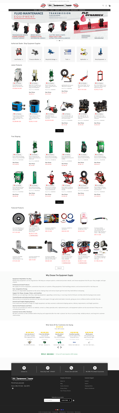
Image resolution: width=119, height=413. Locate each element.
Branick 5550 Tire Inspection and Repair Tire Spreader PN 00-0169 (67, 188)
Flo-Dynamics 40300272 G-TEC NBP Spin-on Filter (83, 229)
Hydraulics (83, 59)
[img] (59, 327)
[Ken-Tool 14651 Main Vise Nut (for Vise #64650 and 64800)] (89, 342)
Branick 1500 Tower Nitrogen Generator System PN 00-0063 (51, 157)
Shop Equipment (99, 59)
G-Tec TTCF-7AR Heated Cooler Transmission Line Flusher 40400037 (84, 258)
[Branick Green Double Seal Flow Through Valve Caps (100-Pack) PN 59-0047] (59, 342)
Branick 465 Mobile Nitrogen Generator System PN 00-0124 (84, 157)
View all (59, 130)
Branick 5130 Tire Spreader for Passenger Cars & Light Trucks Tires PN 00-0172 (50, 188)
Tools (66, 59)
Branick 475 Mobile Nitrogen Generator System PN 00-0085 (100, 157)
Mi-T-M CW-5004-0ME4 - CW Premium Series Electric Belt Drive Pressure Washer (67, 117)
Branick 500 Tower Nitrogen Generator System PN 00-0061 (35, 188)
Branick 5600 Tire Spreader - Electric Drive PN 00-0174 (83, 188)
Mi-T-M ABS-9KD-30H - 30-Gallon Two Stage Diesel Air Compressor (83, 117)
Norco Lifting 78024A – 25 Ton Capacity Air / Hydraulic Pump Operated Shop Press (100, 86)
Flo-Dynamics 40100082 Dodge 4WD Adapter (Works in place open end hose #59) (51, 258)
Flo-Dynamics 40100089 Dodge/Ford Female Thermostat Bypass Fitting (18, 258)
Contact (87, 381)
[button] (44, 10)
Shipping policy (62, 412)
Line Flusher (18, 59)
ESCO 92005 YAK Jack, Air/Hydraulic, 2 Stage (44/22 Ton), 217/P (51, 117)
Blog (61, 383)
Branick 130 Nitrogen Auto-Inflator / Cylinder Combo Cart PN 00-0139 (51, 86)
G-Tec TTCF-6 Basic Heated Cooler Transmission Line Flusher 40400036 (67, 258)
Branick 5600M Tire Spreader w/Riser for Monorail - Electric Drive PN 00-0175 (100, 188)
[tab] (56, 40)
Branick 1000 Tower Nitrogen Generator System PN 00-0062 (19, 157)
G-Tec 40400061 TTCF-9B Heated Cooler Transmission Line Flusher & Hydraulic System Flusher (34, 230)
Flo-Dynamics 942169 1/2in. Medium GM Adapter (34, 257)
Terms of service (70, 412)
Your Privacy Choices (65, 390)
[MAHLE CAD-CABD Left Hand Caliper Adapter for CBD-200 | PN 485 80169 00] (74, 342)
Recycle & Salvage (51, 59)
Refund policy (78, 412)
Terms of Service (64, 386)
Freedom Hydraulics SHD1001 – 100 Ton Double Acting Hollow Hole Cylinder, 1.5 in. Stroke (18, 118)
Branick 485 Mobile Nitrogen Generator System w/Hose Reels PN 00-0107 (18, 188)
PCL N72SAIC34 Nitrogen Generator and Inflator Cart (18, 86)
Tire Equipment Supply (46, 412)
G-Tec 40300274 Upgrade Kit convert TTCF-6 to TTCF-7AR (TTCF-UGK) (100, 258)
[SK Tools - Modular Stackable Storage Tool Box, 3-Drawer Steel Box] (44, 342)
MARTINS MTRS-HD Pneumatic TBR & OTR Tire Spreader (67, 86)
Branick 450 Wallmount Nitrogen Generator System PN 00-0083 (67, 158)
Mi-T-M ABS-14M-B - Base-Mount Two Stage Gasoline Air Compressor (100, 117)
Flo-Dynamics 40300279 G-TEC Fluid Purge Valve (50, 229)
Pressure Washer (34, 59)
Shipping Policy (88, 386)
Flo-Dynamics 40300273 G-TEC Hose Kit (67, 229)
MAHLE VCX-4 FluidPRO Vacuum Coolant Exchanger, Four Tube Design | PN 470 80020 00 (35, 86)
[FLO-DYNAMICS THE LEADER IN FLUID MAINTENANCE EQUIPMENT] (59, 25)
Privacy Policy (63, 388)
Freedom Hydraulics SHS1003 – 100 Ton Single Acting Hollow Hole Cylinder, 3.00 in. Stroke (34, 118)
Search (86, 383)
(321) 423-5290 (73, 371)
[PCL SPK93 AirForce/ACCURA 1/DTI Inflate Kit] (30, 342)
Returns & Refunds (89, 388)
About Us (62, 381)
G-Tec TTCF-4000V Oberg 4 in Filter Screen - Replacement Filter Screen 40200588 (18, 229)
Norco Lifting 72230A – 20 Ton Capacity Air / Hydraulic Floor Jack (84, 86)
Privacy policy (55, 412)
